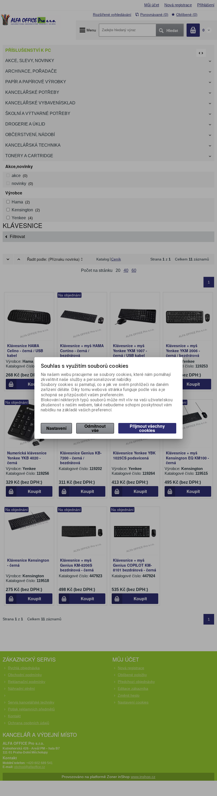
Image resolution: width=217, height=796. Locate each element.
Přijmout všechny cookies (147, 428)
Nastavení (56, 428)
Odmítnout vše (95, 428)
